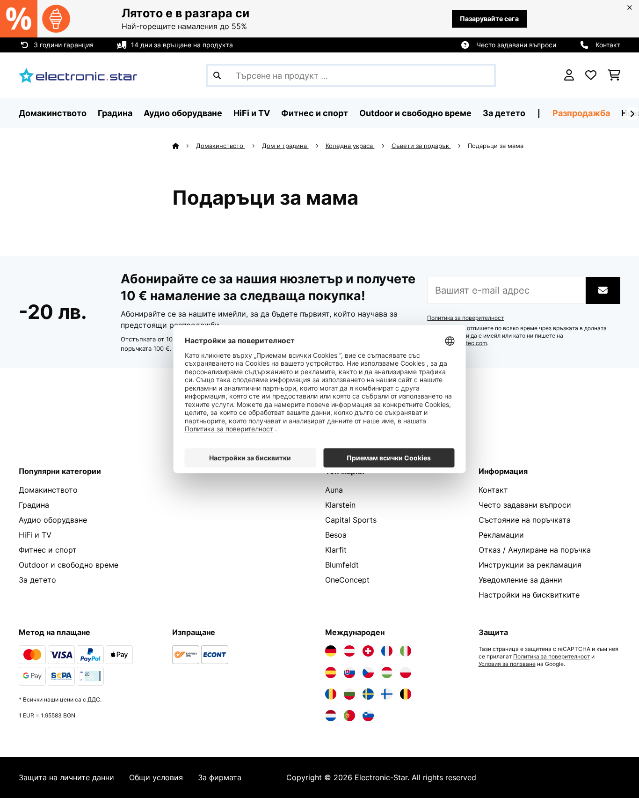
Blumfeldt (342, 564)
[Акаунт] (569, 75)
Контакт (607, 45)
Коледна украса (350, 145)
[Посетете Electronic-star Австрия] (349, 651)
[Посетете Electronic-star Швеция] (368, 694)
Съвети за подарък (421, 145)
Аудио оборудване (53, 520)
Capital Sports (351, 520)
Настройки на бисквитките (529, 594)
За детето (37, 579)
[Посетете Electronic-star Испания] (330, 672)
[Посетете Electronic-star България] (349, 694)
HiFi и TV (35, 534)
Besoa (336, 534)
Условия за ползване (507, 664)
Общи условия (156, 777)
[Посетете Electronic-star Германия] (330, 651)
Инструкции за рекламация (530, 564)
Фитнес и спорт (48, 549)
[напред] (632, 114)
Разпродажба (581, 113)
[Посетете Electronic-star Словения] (368, 715)
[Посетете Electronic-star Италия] (405, 651)
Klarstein (340, 505)
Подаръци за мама (496, 145)
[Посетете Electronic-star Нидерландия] (330, 715)
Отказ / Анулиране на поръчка (535, 549)
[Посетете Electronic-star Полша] (405, 672)
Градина (34, 505)
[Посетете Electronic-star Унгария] (386, 672)
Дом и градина (285, 145)
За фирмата (219, 777)
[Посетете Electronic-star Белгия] (405, 694)
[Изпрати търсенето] (217, 75)
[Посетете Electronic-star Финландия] (386, 694)
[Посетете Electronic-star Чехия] (368, 672)
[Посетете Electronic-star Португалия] (349, 715)
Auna (334, 490)
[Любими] (590, 75)
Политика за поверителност (465, 318)
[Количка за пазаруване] (614, 75)
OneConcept (347, 579)
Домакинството (220, 145)
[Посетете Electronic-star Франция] (386, 651)
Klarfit (336, 549)
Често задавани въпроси (516, 45)
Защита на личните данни (66, 777)
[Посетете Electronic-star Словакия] (349, 672)
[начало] (184, 145)
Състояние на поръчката (525, 520)
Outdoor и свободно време (68, 564)
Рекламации (501, 534)
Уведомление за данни (520, 579)
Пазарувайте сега (489, 18)
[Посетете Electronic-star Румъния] (330, 694)
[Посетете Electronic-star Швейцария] (368, 651)
